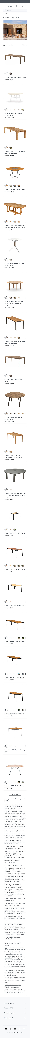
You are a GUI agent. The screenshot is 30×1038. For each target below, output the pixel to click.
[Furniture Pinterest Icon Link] (15, 1029)
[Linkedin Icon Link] (19, 1029)
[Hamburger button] (4, 6)
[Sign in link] (22, 6)
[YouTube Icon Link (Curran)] (24, 1029)
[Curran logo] (13, 6)
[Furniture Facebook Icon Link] (6, 1029)
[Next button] (25, 413)
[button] (15, 1003)
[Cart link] (25, 6)
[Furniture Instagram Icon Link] (11, 1029)
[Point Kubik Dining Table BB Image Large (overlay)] (15, 30)
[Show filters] (4, 45)
